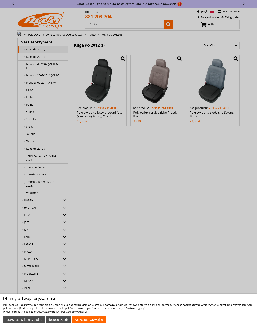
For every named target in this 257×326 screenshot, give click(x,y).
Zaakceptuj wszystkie (89, 319)
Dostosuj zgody (58, 319)
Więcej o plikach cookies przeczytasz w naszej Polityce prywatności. (45, 311)
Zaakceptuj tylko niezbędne (24, 319)
